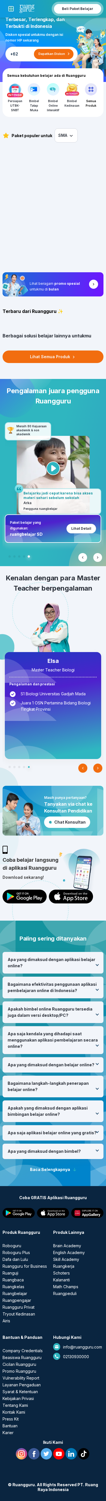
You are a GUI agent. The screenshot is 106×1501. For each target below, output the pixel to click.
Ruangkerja (63, 1266)
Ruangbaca (13, 1279)
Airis (6, 1320)
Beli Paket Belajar (77, 9)
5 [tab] (29, 556)
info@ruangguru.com (82, 1347)
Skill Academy (66, 1259)
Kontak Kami (14, 1412)
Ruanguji (10, 1273)
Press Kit (11, 1419)
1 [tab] (9, 556)
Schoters (61, 1273)
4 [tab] (24, 556)
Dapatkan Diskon (51, 54)
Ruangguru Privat (18, 1307)
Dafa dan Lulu (15, 1259)
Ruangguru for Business (25, 1266)
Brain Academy (67, 1245)
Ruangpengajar (17, 1300)
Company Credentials (23, 1350)
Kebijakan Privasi (18, 1398)
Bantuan (10, 1425)
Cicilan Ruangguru (19, 1364)
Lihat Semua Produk (50, 356)
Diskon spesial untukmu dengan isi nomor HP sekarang (34, 37)
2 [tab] (14, 556)
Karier (8, 1432)
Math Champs (65, 1286)
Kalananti (61, 1279)
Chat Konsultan (70, 822)
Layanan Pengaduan (22, 1384)
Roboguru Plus (16, 1252)
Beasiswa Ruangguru (22, 1357)
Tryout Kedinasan (19, 1314)
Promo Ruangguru (19, 1371)
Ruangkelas (13, 1286)
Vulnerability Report (21, 1378)
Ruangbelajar (15, 1293)
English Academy (69, 1252)
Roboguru (12, 1245)
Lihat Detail (81, 528)
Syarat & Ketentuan (20, 1391)
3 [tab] (19, 556)
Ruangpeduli (65, 1293)
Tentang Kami (15, 1405)
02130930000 (76, 1356)
